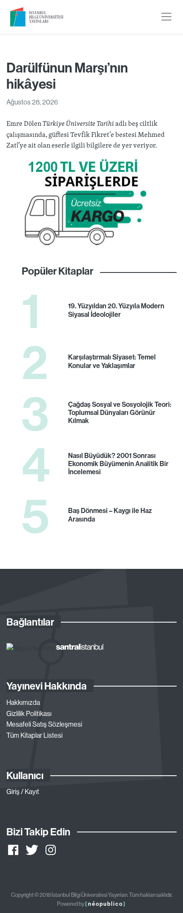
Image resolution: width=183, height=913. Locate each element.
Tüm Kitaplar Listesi (34, 735)
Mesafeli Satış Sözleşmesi (44, 724)
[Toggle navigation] (166, 16)
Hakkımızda (23, 702)
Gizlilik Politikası (28, 713)
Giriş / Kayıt (22, 791)
